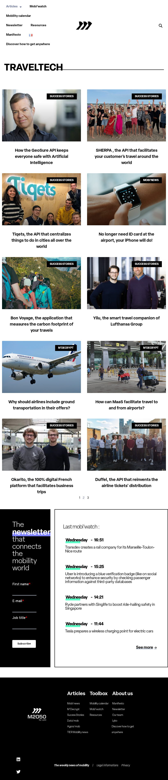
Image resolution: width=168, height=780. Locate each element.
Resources (38, 25)
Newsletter (14, 25)
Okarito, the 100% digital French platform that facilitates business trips (41, 486)
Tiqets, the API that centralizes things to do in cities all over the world (41, 240)
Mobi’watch (38, 6)
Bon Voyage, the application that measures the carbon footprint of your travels (41, 324)
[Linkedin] (18, 759)
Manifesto (13, 34)
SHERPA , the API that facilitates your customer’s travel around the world (126, 157)
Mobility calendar (18, 16)
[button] (160, 25)
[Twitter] (18, 772)
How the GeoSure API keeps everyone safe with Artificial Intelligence (41, 157)
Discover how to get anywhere (28, 44)
